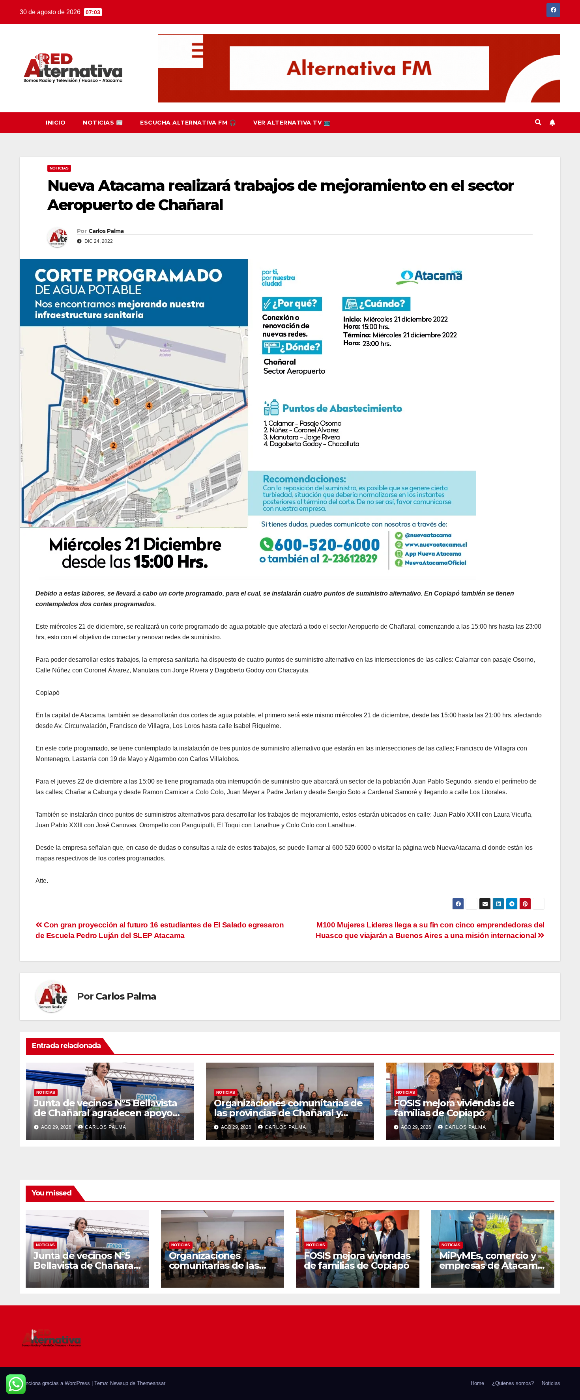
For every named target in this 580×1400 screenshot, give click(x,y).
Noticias (59, 168)
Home (477, 1383)
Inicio (55, 122)
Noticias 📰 (103, 122)
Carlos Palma (106, 231)
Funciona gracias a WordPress (56, 1383)
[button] (538, 122)
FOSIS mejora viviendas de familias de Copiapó (454, 1108)
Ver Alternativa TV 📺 (291, 122)
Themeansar (151, 1383)
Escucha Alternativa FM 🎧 (188, 122)
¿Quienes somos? (513, 1383)
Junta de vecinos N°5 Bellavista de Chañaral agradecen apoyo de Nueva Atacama (105, 1112)
